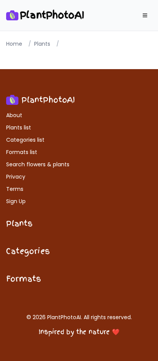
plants (42, 44)
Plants (19, 223)
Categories (28, 251)
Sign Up (16, 201)
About (14, 115)
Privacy (15, 176)
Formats (23, 279)
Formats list (21, 152)
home (14, 44)
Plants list (18, 127)
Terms (14, 189)
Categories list (25, 140)
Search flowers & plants (37, 164)
